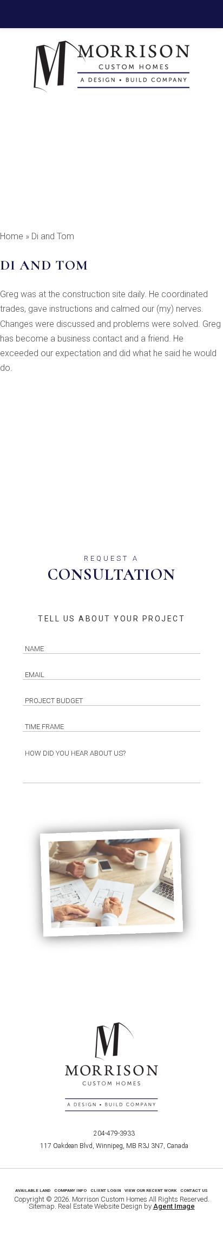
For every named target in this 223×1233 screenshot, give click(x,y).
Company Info (70, 1190)
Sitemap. (42, 1206)
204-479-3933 (114, 1133)
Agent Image (174, 1206)
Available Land (32, 1190)
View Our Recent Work (150, 1190)
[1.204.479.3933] (111, 14)
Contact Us (194, 1190)
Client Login (105, 1190)
